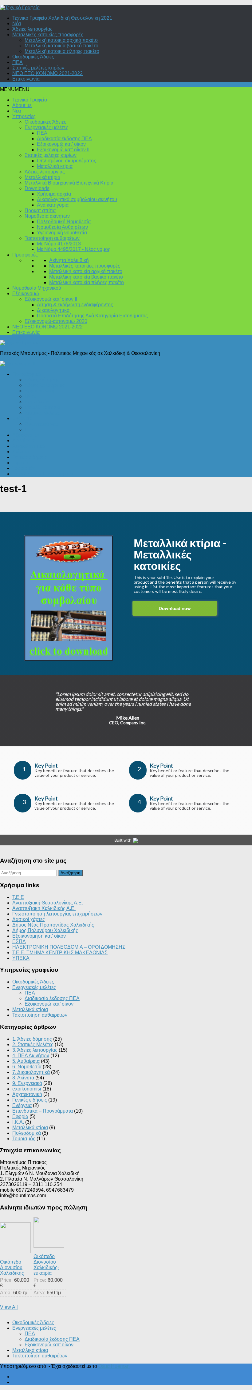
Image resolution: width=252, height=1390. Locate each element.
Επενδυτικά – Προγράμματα (42, 473)
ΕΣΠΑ (19, 941)
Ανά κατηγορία (53, 205)
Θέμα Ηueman (114, 1366)
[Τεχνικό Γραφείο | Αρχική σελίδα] (20, 7)
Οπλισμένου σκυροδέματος (66, 160)
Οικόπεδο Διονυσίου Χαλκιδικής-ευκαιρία (46, 1265)
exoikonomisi (26, 1088)
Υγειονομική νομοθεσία (62, 232)
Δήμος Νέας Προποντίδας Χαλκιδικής (53, 924)
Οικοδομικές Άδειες (33, 56)
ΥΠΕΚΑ (21, 958)
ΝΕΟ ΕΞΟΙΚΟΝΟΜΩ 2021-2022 (47, 73)
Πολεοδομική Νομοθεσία (64, 221)
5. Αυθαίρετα (26, 1061)
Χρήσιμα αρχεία (54, 194)
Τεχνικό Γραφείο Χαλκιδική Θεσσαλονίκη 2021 (62, 18)
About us (22, 105)
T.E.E (18, 897)
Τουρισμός (23, 468)
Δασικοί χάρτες (28, 919)
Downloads (37, 188)
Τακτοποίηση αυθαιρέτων (52, 238)
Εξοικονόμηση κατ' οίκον (39, 936)
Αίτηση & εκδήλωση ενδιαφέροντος (75, 304)
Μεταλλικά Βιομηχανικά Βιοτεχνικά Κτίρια (69, 182)
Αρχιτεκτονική (39, 390)
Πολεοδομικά (26, 374)
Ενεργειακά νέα (41, 424)
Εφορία (20, 462)
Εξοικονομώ (25, 293)
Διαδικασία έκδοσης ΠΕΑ (64, 138)
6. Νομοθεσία (26, 1066)
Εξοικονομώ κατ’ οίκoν (61, 144)
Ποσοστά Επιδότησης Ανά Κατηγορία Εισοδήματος (92, 315)
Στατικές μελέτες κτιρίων (38, 67)
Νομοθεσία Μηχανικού (36, 288)
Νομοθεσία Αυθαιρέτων (62, 227)
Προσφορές (25, 254)
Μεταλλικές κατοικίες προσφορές (47, 34)
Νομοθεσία (37, 401)
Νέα (16, 23)
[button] (15, 89)
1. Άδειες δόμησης (32, 1039)
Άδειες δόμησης (42, 379)
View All (9, 1307)
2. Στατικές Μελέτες (32, 1044)
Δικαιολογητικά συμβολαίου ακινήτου (77, 199)
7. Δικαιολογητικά (31, 1072)
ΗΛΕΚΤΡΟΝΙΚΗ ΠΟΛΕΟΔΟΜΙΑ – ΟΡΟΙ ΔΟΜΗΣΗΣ (68, 947)
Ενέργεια (22, 418)
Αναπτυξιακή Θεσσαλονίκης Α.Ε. (47, 902)
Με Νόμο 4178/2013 (59, 243)
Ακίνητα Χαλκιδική (69, 260)
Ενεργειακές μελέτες (46, 127)
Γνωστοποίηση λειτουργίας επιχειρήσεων (57, 913)
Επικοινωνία (26, 78)
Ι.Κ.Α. (30, 396)
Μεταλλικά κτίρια (55, 166)
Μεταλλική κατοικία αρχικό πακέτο (61, 40)
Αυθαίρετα (23, 440)
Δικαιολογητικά (53, 310)
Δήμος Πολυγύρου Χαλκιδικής (45, 930)
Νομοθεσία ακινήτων (47, 216)
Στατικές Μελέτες (43, 412)
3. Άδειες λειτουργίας (34, 1050)
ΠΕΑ (17, 62)
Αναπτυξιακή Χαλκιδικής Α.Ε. (44, 908)
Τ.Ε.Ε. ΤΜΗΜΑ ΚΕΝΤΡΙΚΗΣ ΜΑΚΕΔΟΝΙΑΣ (60, 952)
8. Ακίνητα (23, 1077)
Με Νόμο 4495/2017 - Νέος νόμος (73, 249)
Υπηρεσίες (24, 116)
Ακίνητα (20, 451)
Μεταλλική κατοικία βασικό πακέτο (61, 45)
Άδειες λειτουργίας (32, 29)
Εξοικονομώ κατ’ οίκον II (63, 149)
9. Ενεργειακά (27, 1083)
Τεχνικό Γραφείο (29, 99)
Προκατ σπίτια (40, 210)
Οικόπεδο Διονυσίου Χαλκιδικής (12, 1267)
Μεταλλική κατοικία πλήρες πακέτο (62, 51)
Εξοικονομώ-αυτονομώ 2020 (56, 321)
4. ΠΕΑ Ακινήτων (30, 1055)
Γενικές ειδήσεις (29, 457)
